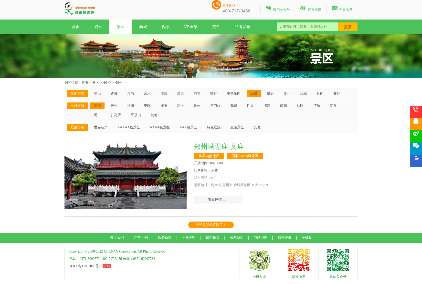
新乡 (180, 106)
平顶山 (136, 115)
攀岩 (270, 93)
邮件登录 (284, 237)
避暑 (114, 93)
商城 (143, 27)
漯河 (267, 106)
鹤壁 (233, 106)
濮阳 (163, 106)
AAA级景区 (188, 127)
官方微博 (310, 8)
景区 (121, 27)
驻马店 (116, 115)
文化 (287, 93)
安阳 (147, 106)
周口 (97, 115)
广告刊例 (141, 237)
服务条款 (165, 237)
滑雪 (197, 93)
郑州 (119, 82)
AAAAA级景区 (128, 127)
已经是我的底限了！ (211, 225)
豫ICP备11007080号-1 (85, 266)
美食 (216, 27)
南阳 (283, 106)
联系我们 (236, 237)
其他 (336, 93)
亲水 (147, 93)
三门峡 (215, 106)
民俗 (107, 82)
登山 (97, 93)
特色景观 (214, 127)
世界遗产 (101, 127)
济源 (316, 106)
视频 (165, 27)
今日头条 (342, 8)
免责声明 (189, 237)
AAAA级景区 (160, 127)
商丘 (333, 106)
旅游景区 (237, 127)
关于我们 (117, 237)
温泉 (180, 93)
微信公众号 (277, 8)
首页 (76, 27)
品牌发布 (242, 27)
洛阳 (130, 106)
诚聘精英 (213, 237)
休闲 (320, 93)
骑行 (213, 93)
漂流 (163, 93)
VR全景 (191, 27)
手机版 (307, 237)
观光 (303, 93)
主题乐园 (234, 93)
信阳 (300, 106)
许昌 (250, 106)
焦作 (197, 106)
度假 (130, 93)
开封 (114, 106)
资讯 (98, 27)
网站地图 (260, 237)
